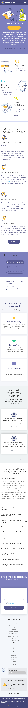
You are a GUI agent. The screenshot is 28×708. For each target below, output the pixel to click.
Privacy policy (14, 657)
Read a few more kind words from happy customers (14, 459)
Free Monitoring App (14, 638)
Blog (14, 648)
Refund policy (14, 659)
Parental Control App (14, 640)
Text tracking (14, 629)
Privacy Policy (11, 603)
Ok (20, 705)
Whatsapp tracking (14, 625)
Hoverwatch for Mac (16, 271)
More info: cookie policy (10, 705)
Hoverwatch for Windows (16, 267)
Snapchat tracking (14, 623)
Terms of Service (17, 602)
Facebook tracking (14, 622)
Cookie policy (14, 661)
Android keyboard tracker (14, 636)
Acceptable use (14, 655)
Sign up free (14, 27)
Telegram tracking (14, 627)
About (14, 645)
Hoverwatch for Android (16, 262)
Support (14, 647)
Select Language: (13, 670)
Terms (14, 653)
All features (14, 241)
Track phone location (14, 631)
